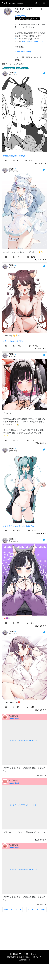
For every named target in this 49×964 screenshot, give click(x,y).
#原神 (20, 341)
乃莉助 (11, 72)
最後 (43, 909)
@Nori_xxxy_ (20, 16)
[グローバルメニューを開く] (44, 3)
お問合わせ (36, 957)
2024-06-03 (40, 626)
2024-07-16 (40, 163)
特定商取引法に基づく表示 (18, 957)
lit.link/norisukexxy (23, 51)
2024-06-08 (40, 533)
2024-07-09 (40, 260)
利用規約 (14, 954)
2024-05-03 (40, 710)
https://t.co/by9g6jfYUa (23, 526)
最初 (6, 909)
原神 (18, 68)
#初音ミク (7, 526)
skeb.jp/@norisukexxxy (32, 41)
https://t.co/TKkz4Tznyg (14, 156)
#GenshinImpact (10, 341)
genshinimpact (9, 68)
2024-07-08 (40, 348)
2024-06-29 (40, 443)
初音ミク (25, 68)
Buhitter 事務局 (14, 719)
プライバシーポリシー (28, 954)
